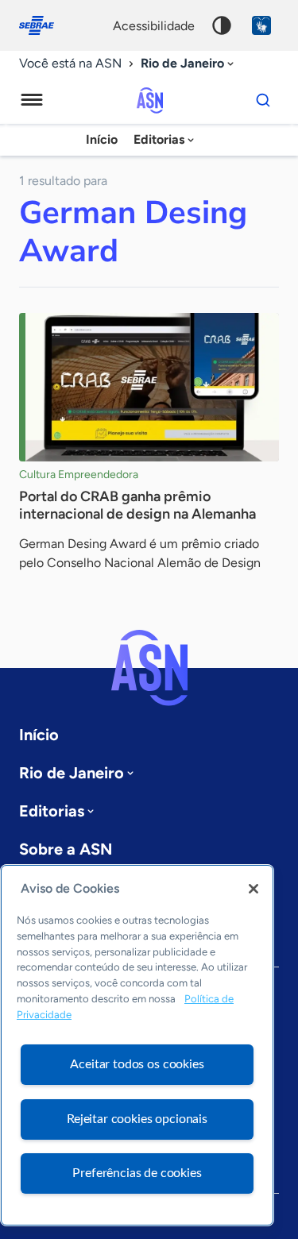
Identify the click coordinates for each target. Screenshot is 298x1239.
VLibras (261, 25)
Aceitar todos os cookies (136, 1064)
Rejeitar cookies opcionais (137, 1119)
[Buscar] (263, 100)
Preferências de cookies (136, 1173)
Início (102, 139)
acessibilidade (154, 25)
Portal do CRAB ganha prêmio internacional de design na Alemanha (137, 505)
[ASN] (149, 668)
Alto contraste (221, 25)
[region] (137, 1045)
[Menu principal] (32, 100)
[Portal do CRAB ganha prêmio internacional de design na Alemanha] (149, 387)
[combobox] (189, 63)
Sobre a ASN (65, 849)
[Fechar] (253, 888)
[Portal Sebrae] (44, 25)
